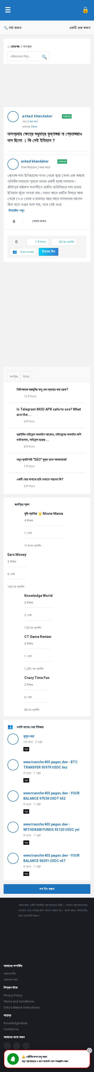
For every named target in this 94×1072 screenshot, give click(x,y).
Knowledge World (38, 596)
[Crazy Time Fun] (14, 693)
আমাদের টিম (10, 973)
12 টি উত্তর (30, 396)
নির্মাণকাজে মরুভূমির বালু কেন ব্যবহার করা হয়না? (42, 389)
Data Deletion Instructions (22, 1007)
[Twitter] (16, 1046)
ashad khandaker (37, 116)
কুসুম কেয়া (28, 736)
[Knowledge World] (14, 611)
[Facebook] (7, 1046)
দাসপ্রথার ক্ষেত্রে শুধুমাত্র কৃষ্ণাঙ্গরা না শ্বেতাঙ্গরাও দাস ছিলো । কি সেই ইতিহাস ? (45, 137)
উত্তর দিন (48, 251)
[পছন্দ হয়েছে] (8, 222)
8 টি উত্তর (29, 446)
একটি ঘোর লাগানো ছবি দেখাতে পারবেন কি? (40, 479)
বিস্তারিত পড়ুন (17, 210)
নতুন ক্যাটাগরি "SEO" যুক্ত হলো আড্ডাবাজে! (42, 459)
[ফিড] (26, 1046)
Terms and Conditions (19, 1001)
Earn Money (16, 555)
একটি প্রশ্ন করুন (79, 28)
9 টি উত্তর (29, 421)
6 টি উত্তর (29, 486)
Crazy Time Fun (36, 678)
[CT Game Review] (14, 652)
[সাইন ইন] (85, 10)
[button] (47, 1059)
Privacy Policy (13, 995)
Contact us (11, 1029)
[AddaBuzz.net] (46, 10)
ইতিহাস (34, 126)
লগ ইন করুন (47, 889)
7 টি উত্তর (29, 466)
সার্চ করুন (15, 28)
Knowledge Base (15, 1023)
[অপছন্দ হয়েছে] (19, 222)
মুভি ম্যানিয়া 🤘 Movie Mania (43, 513)
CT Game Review (37, 637)
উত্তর (26, 376)
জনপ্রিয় (14, 376)
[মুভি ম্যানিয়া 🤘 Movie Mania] (14, 529)
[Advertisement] (47, 313)
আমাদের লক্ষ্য (11, 979)
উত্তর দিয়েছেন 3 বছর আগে (35, 167)
